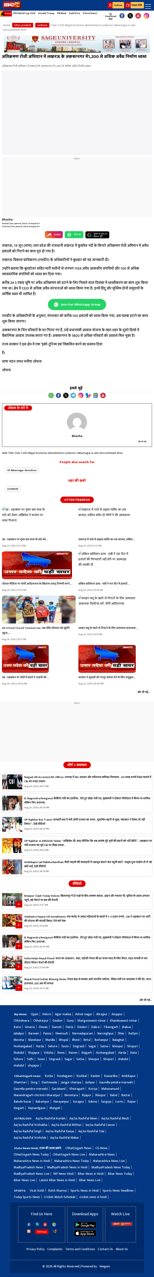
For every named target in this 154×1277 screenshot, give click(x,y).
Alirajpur (101, 1014)
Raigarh (19, 1108)
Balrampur (42, 1101)
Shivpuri (132, 1046)
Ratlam (133, 1033)
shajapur (33, 1065)
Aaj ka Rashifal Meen (83, 1118)
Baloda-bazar (22, 1101)
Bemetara (71, 1095)
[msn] (55, 1231)
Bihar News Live (24, 1180)
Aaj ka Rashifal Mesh (115, 1118)
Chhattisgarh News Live (69, 1154)
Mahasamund (110, 1089)
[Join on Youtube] (103, 395)
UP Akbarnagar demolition (22, 470)
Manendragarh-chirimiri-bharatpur (37, 1095)
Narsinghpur (105, 1033)
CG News (101, 1148)
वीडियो (77, 883)
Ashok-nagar (83, 1014)
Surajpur (78, 1101)
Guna (70, 1020)
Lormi (119, 1101)
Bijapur (86, 1095)
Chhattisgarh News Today (31, 1154)
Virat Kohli (37, 1190)
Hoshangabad (23, 1046)
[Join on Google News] (95, 395)
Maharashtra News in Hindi (32, 1161)
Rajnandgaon (37, 1108)
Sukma (92, 1101)
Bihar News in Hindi (91, 1174)
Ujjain (34, 1014)
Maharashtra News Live (109, 1161)
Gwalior (58, 1020)
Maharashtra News (102, 1154)
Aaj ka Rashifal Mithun (66, 1125)
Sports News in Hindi (85, 1190)
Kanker (95, 1076)
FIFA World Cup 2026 (24, 13)
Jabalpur (19, 1033)
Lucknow (42, 25)
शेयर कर (77, 235)
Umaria (30, 1027)
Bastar (125, 1095)
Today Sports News (27, 1197)
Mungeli (55, 1108)
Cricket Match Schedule (59, 1197)
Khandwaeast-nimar (123, 1020)
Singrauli (78, 1046)
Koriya (92, 1089)
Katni (17, 1027)
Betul (86, 1040)
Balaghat (118, 1040)
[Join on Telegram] (73, 395)
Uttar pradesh (77, 500)
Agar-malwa (63, 1014)
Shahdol (19, 1052)
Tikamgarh (110, 1027)
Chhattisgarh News (78, 1148)
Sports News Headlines (118, 1190)
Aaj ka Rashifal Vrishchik (30, 1137)
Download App (110, 17)
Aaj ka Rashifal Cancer (100, 1125)
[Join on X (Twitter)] (66, 395)
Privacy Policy (35, 1249)
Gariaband (58, 1089)
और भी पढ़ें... (143, 441)
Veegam (104, 1266)
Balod (113, 1095)
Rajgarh (86, 1052)
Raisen (73, 1052)
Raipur (131, 1101)
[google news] (101, 16)
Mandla (50, 1040)
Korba (49, 1076)
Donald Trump (46, 13)
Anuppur (117, 1014)
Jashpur (90, 1082)
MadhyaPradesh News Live (31, 1174)
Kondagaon (64, 1076)
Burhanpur (101, 1040)
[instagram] (146, 16)
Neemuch (61, 1033)
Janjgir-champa (71, 1082)
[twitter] (37, 1224)
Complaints (55, 1249)
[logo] (12, 7)
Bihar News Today (120, 1174)
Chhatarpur (41, 1020)
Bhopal (63, 1040)
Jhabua (126, 1027)
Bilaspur (100, 1095)
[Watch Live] (122, 1225)
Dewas (43, 1027)
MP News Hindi (63, 1174)
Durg (34, 1082)
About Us (122, 1249)
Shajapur (34, 1052)
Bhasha (7, 219)
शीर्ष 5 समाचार (77, 765)
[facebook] (28, 1224)
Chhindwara (21, 1020)
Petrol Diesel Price (93, 13)
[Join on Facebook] (58, 395)
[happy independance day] (77, 44)
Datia (69, 1027)
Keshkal (81, 1076)
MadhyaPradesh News (28, 1167)
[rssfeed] (29, 1231)
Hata (133, 1052)
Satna (104, 1046)
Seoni (65, 1046)
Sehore (52, 1046)
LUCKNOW (12, 489)
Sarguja (106, 1101)
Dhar (121, 1033)
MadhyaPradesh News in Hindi (67, 1167)
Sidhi (30, 1059)
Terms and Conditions (80, 1249)
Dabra (95, 1027)
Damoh (57, 1027)
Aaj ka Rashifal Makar (64, 1137)
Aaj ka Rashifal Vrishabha (30, 1125)
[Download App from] (85, 1227)
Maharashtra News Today (71, 1161)
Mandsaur (34, 1040)
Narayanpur (61, 1101)
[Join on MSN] (88, 395)
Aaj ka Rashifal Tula (91, 1131)
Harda (40, 1046)
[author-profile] (77, 422)
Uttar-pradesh (22, 25)
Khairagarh (76, 1089)
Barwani (33, 1033)
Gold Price (74, 13)
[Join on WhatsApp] (51, 395)
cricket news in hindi (93, 1197)
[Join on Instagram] (80, 395)
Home (6, 25)
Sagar (92, 1046)
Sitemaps (42, 1232)
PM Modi (61, 13)
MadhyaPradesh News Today (110, 1167)
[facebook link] (122, 16)
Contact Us (105, 1249)
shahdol (123, 1059)
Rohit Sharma (57, 1190)
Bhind (75, 1040)
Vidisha (48, 1052)
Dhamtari (20, 1082)
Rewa (61, 1052)
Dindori (82, 1027)
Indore (46, 1014)
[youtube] (138, 16)
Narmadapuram (82, 1033)
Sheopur (117, 1046)
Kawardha (111, 1076)
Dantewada (49, 1082)
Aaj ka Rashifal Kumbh (50, 1118)
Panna (47, 1033)
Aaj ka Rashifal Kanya (60, 1131)
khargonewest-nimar (92, 1020)
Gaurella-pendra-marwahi (116, 1082)
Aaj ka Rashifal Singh (28, 1131)
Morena (19, 1040)
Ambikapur (129, 1076)
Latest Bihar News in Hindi (57, 1180)
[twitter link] (130, 16)
